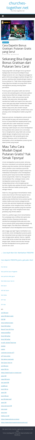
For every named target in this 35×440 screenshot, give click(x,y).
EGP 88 (3, 319)
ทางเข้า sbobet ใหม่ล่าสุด (8, 343)
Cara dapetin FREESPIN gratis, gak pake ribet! (17, 261)
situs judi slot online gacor (8, 276)
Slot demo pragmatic (7, 359)
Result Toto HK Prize (7, 329)
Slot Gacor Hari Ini (6, 363)
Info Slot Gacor (5, 290)
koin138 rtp (4, 389)
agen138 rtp (5, 369)
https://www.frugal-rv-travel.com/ (11, 373)
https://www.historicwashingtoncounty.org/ (14, 422)
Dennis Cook (16, 54)
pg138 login (4, 313)
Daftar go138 (5, 416)
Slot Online (5, 42)
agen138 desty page (7, 316)
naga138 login (5, 379)
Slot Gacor (4, 285)
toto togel (4, 409)
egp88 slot (4, 386)
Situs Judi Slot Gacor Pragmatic (9, 271)
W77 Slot (3, 300)
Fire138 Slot (4, 267)
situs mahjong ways (7, 323)
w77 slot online (5, 356)
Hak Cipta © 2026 (7, 429)
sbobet (3, 346)
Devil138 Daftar (6, 326)
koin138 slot (5, 396)
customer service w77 (7, 353)
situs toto (4, 412)
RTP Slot (3, 304)
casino (3, 349)
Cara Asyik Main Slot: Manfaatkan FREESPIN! (17, 253)
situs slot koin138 (6, 406)
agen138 (3, 376)
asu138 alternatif (6, 399)
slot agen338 (5, 382)
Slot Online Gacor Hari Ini (7, 281)
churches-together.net (17, 5)
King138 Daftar (5, 336)
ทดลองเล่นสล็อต (5, 333)
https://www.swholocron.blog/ (10, 419)
